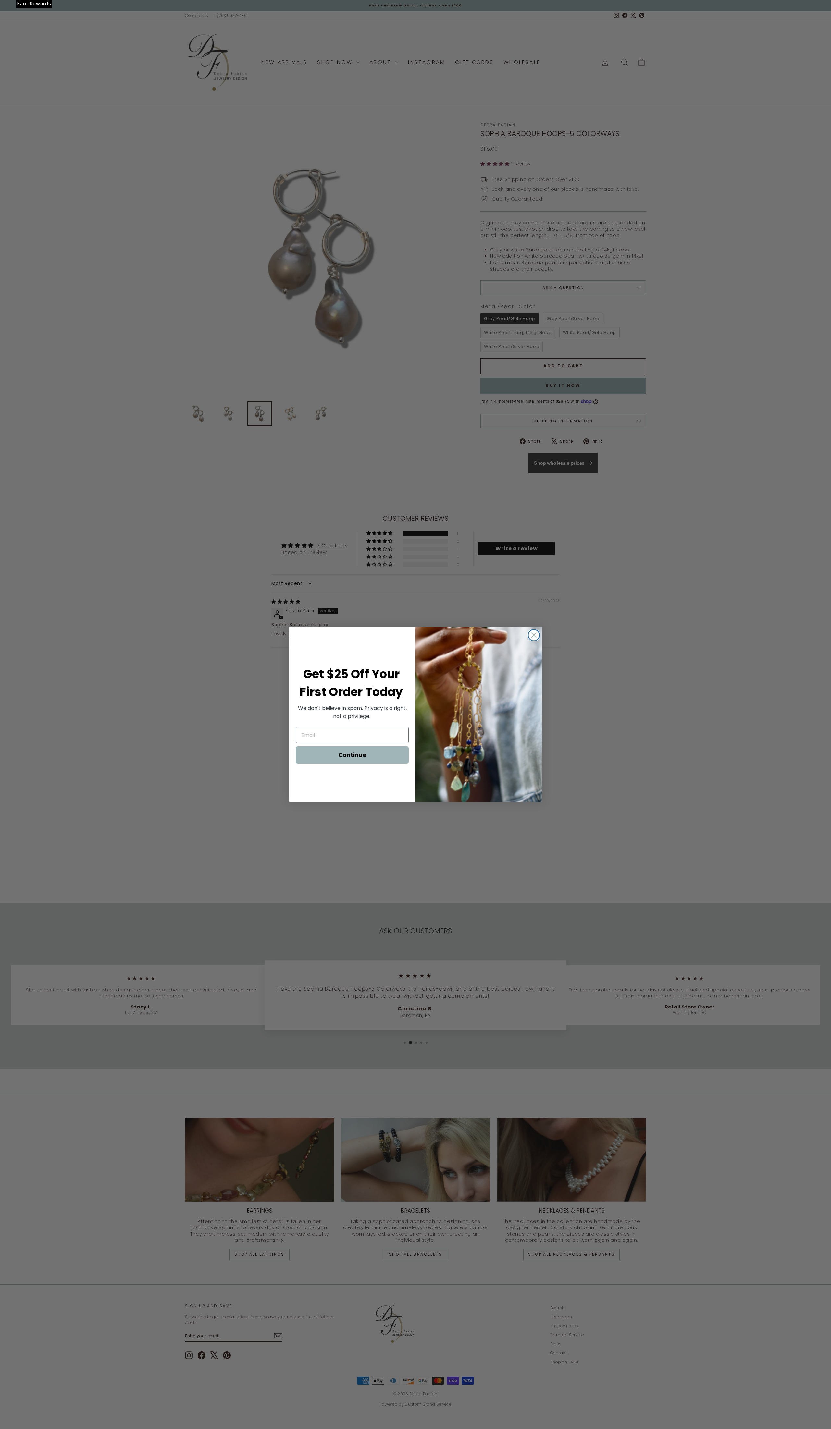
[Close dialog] (534, 635)
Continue (352, 755)
